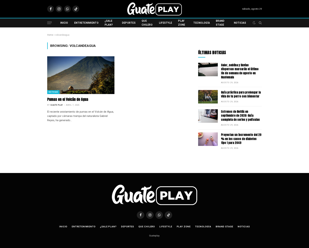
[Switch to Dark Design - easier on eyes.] (254, 22)
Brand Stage (220, 22)
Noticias (240, 22)
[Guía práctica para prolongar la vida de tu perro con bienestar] (208, 97)
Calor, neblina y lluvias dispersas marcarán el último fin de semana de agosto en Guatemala (240, 71)
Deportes (129, 22)
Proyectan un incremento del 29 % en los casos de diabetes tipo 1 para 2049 (241, 139)
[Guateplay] (154, 9)
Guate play (56, 105)
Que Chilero (147, 22)
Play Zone (181, 22)
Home (50, 35)
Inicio (64, 22)
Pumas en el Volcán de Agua (67, 99)
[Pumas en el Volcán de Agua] (80, 75)
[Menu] (49, 23)
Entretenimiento (86, 22)
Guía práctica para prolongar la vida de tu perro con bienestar (241, 94)
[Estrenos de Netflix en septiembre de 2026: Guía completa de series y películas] (208, 116)
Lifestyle (165, 22)
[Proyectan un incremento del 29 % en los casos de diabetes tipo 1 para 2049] (208, 139)
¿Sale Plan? (109, 22)
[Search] (260, 23)
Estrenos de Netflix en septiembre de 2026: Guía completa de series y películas (240, 116)
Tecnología (201, 22)
